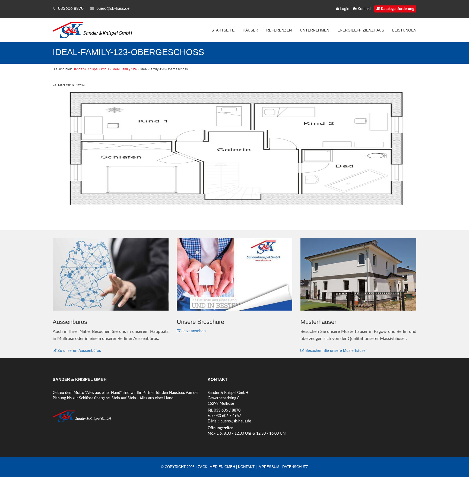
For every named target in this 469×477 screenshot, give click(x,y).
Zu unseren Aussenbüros (78, 350)
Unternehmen (314, 30)
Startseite (222, 30)
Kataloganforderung (397, 9)
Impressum (268, 467)
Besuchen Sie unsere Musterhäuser (335, 350)
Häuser (250, 30)
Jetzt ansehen (193, 330)
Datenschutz (295, 467)
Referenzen (279, 30)
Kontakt (364, 8)
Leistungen (404, 30)
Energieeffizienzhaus (360, 30)
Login (344, 8)
